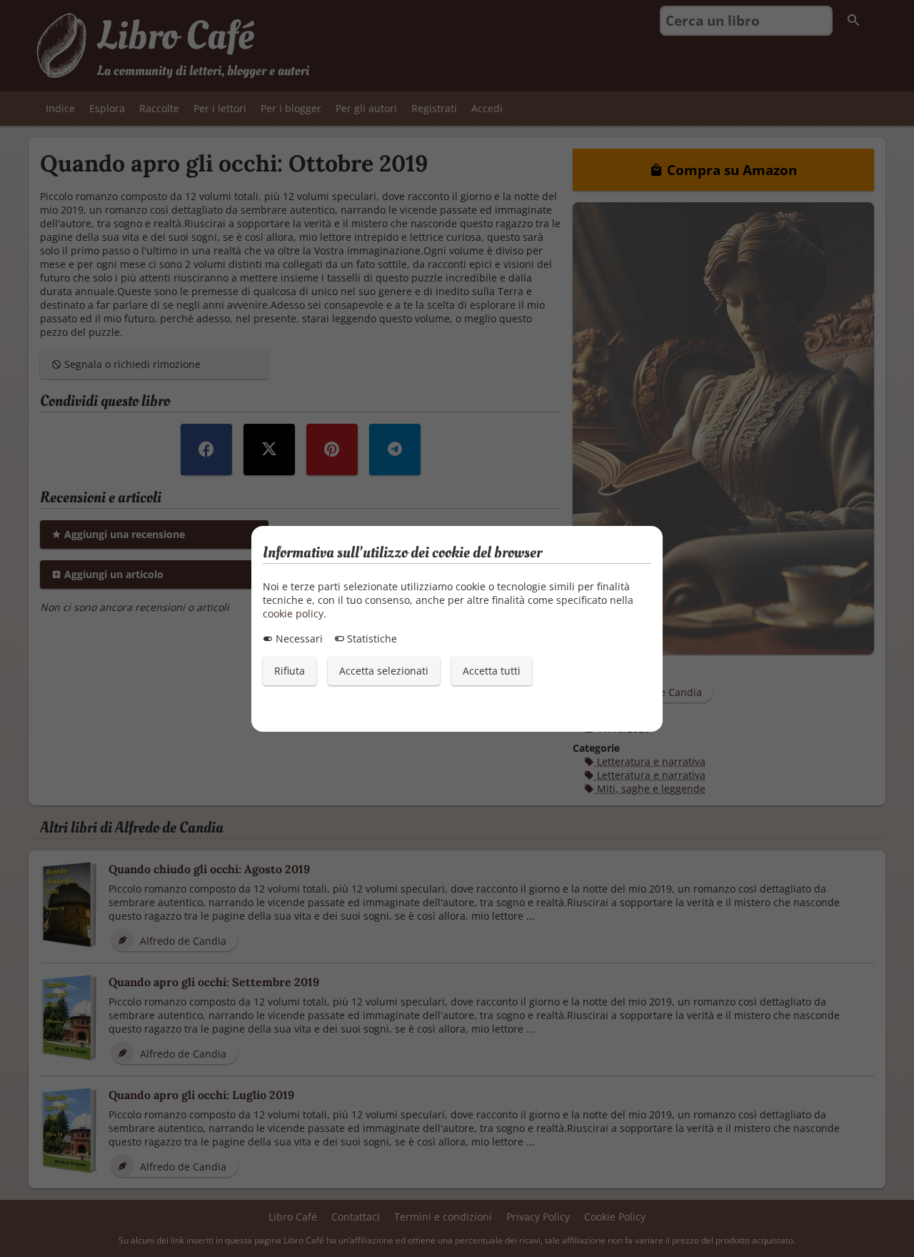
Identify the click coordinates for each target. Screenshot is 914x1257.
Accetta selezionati (383, 670)
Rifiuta (289, 670)
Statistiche (370, 638)
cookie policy (293, 613)
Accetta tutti (492, 670)
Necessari (298, 638)
